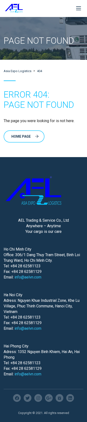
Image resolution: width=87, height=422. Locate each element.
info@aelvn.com (27, 277)
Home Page (21, 136)
